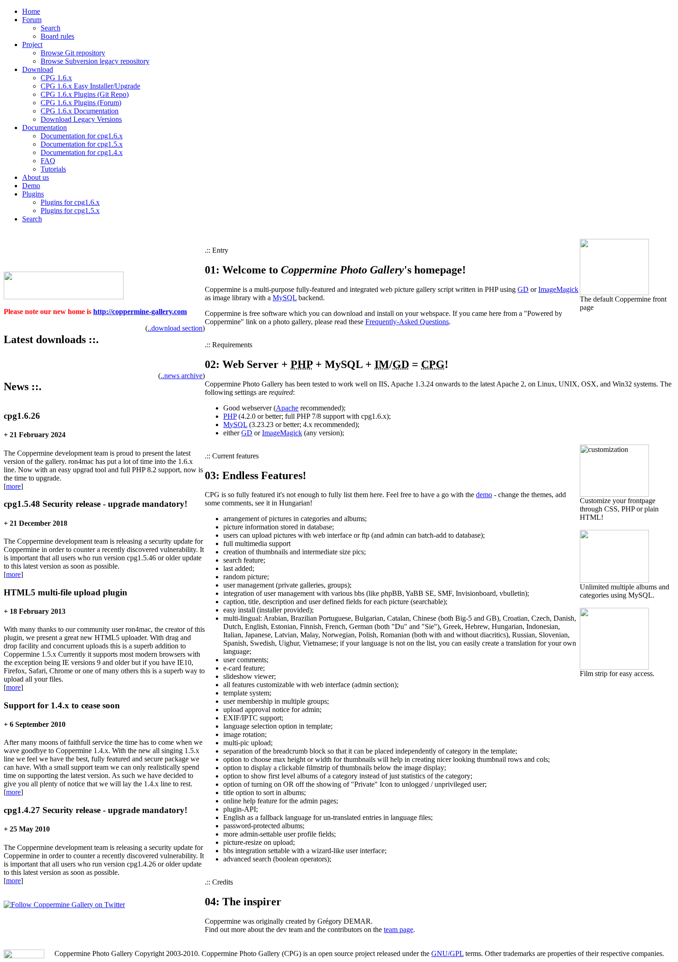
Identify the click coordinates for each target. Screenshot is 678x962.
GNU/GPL (447, 953)
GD (523, 289)
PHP (230, 416)
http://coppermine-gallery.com (140, 311)
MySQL (285, 298)
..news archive (181, 376)
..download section (175, 328)
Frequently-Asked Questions (407, 322)
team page (398, 929)
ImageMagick (558, 289)
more (13, 486)
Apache (287, 408)
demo (484, 495)
